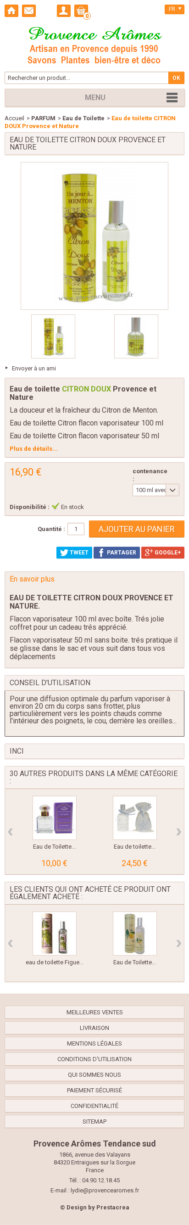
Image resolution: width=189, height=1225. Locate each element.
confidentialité (94, 1105)
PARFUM (43, 118)
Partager (121, 552)
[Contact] (28, 11)
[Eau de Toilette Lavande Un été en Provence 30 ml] (54, 818)
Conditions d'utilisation (94, 1059)
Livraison (94, 1027)
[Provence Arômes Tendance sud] (94, 44)
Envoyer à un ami (34, 368)
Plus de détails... (34, 448)
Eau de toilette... (135, 846)
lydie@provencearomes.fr (105, 1190)
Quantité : (51, 529)
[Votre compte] (63, 11)
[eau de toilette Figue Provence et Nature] (54, 933)
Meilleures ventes (95, 1012)
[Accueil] (11, 11)
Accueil (14, 118)
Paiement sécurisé (94, 1090)
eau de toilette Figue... (54, 962)
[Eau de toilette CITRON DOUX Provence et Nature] (53, 336)
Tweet (78, 552)
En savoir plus (32, 579)
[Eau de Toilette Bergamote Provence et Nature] (135, 933)
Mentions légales (94, 1043)
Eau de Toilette (83, 118)
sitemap (94, 1121)
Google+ (167, 552)
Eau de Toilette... (54, 846)
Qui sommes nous (94, 1074)
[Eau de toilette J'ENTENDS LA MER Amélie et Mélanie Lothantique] (135, 818)
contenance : (150, 475)
